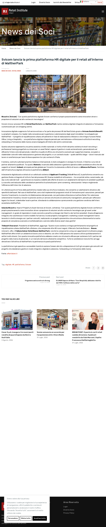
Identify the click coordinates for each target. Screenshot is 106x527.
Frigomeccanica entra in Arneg (37, 281)
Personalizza (13, 518)
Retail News (16, 71)
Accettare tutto (40, 518)
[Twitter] (98, 268)
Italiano (86, 1)
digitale (8, 265)
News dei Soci (6, 71)
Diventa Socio (44, 2)
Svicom (28, 265)
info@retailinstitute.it (12, 2)
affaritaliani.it (12, 254)
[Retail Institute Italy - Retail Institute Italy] (17, 12)
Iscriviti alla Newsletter (62, 2)
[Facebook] (93, 268)
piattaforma (20, 265)
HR (13, 265)
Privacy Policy (68, 513)
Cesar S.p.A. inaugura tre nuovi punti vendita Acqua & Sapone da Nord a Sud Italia (17, 334)
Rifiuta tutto (25, 518)
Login (33, 2)
